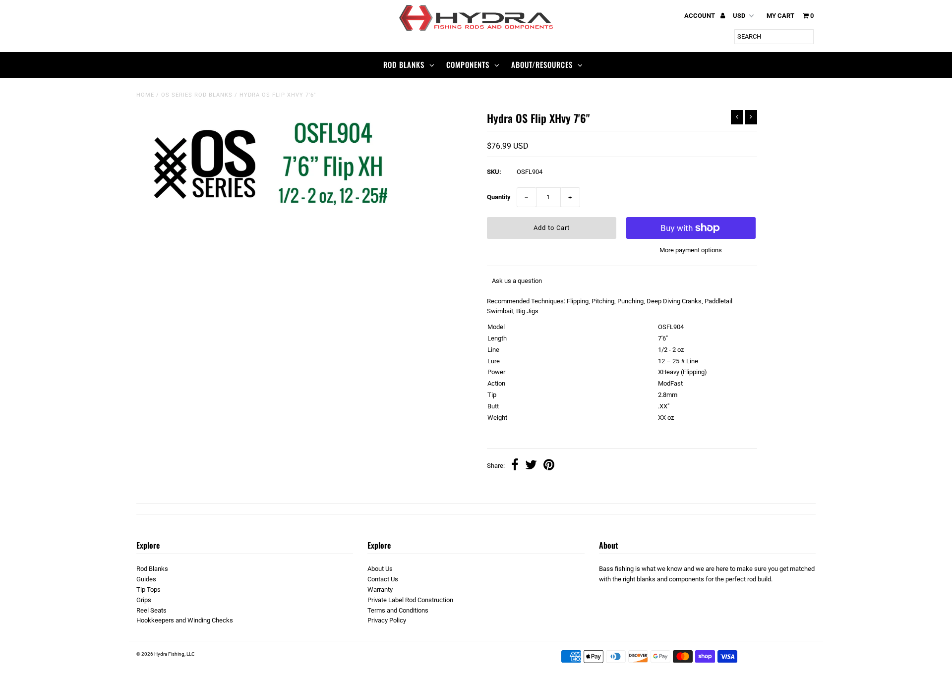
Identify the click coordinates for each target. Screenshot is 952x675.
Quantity (499, 197)
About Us (380, 568)
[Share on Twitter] (531, 466)
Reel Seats (151, 610)
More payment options (690, 250)
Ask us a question (517, 280)
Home (145, 95)
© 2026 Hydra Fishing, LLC (165, 654)
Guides (146, 579)
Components (467, 64)
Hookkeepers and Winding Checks (184, 620)
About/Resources (542, 64)
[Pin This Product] (548, 466)
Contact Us (382, 579)
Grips (143, 600)
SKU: (494, 171)
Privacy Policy (386, 620)
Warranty (380, 589)
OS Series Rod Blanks (197, 95)
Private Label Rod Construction (410, 600)
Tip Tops (148, 589)
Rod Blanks (403, 64)
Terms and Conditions (397, 610)
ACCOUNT (700, 15)
